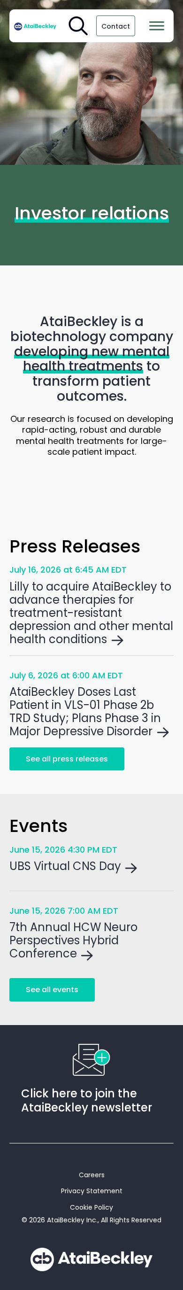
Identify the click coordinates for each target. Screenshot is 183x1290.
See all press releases (67, 759)
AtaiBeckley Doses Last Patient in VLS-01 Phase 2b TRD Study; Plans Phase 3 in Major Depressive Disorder (85, 711)
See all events (52, 989)
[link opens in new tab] (35, 26)
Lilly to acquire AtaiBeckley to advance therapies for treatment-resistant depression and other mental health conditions (91, 613)
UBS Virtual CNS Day (65, 866)
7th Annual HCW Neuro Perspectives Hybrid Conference (73, 940)
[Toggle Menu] (156, 25)
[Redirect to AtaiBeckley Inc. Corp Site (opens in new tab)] (91, 1259)
